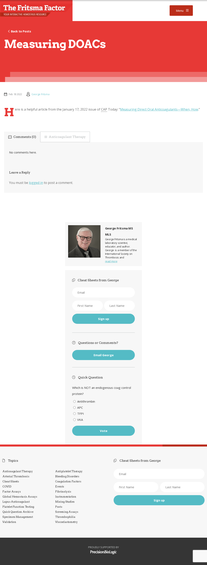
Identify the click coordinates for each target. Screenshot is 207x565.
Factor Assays (11, 491)
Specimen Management (17, 516)
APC (80, 407)
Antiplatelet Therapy (68, 471)
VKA (80, 420)
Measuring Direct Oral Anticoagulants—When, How (159, 109)
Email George (104, 355)
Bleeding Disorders (67, 476)
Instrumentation (65, 496)
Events (59, 486)
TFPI (80, 413)
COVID (6, 486)
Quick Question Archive (17, 511)
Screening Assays (66, 511)
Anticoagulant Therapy (67, 137)
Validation (9, 521)
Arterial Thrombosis (15, 476)
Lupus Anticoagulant (16, 501)
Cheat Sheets (10, 481)
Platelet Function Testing (18, 506)
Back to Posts (21, 31)
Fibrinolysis (63, 491)
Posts (58, 506)
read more (111, 261)
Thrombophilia (65, 516)
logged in (36, 182)
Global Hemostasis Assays (19, 496)
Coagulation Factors (68, 481)
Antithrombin (86, 401)
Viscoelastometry (66, 521)
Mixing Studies (65, 501)
